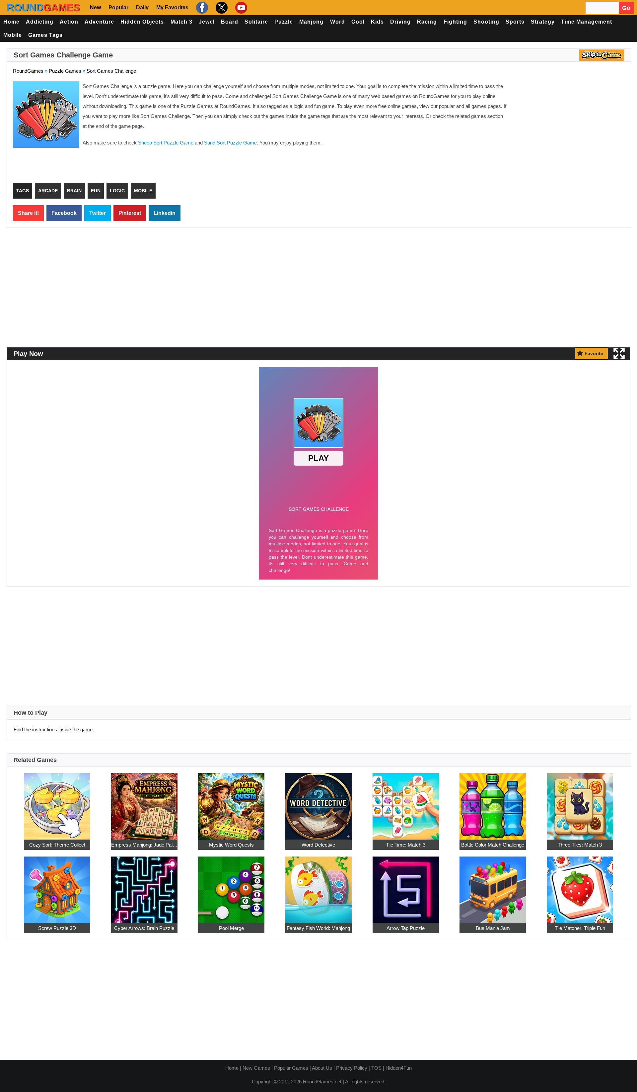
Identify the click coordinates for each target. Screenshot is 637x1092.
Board (229, 22)
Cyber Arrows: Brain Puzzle (144, 928)
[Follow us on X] (221, 8)
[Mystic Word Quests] (231, 803)
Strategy (543, 22)
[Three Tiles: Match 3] (580, 803)
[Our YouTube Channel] (240, 8)
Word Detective (318, 845)
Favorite (594, 353)
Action (69, 22)
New (95, 7)
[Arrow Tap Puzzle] (406, 886)
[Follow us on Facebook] (201, 8)
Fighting (455, 22)
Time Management (586, 22)
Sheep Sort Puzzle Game (165, 142)
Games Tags (45, 35)
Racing (427, 22)
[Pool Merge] (231, 886)
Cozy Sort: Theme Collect (57, 845)
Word (337, 22)
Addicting (39, 22)
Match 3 (181, 22)
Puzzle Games (65, 71)
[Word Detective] (318, 803)
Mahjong (311, 22)
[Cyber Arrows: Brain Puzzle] (144, 886)
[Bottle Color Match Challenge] (493, 803)
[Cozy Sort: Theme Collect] (57, 803)
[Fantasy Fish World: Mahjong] (318, 886)
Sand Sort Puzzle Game (230, 142)
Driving (400, 22)
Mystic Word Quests (231, 845)
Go (626, 8)
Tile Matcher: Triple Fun (580, 928)
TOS (376, 1068)
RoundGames (28, 71)
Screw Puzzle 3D (57, 928)
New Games (256, 1068)
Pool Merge (231, 928)
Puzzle (283, 22)
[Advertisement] (569, 129)
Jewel (207, 22)
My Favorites (172, 7)
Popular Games (291, 1068)
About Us (322, 1068)
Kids (377, 22)
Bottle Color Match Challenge (492, 845)
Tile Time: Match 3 (405, 845)
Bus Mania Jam (493, 928)
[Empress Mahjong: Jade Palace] (144, 803)
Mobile (12, 35)
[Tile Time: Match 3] (406, 803)
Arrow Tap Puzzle (406, 928)
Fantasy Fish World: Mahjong (318, 928)
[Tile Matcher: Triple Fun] (580, 886)
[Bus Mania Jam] (493, 886)
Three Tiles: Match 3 (580, 845)
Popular (118, 7)
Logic (117, 190)
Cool (358, 22)
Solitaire (256, 22)
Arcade (48, 190)
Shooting (486, 22)
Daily (142, 7)
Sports (515, 22)
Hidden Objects (142, 22)
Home (11, 22)
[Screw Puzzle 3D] (57, 886)
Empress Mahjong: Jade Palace (144, 845)
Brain (74, 190)
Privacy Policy (351, 1068)
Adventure (99, 22)
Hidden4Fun (399, 1068)
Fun (96, 190)
